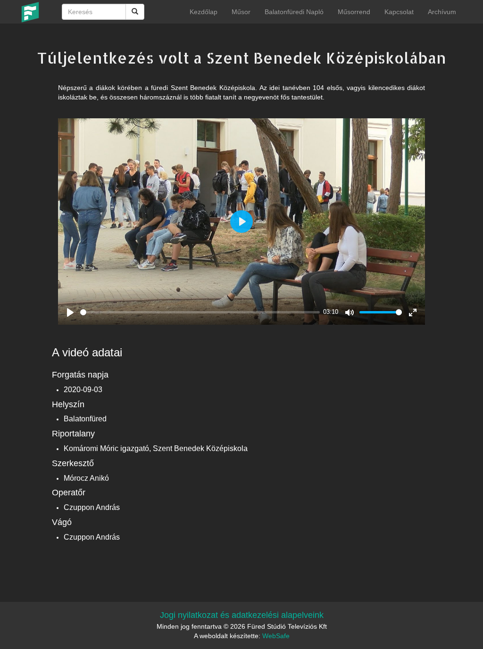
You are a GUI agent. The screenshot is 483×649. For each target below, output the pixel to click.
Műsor (241, 12)
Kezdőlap (203, 12)
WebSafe (276, 636)
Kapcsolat (399, 12)
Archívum (442, 12)
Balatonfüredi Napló (294, 12)
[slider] (200, 312)
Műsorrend (354, 12)
